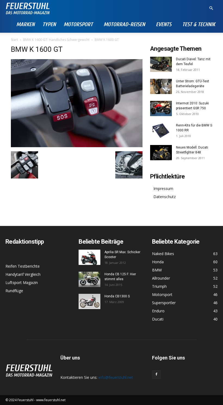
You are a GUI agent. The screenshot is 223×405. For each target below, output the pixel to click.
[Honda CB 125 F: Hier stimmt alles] (89, 279)
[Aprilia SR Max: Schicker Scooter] (89, 257)
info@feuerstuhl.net (115, 377)
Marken (25, 24)
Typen (49, 24)
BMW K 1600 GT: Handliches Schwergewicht (56, 39)
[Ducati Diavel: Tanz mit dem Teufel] (161, 64)
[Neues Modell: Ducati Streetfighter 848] (161, 152)
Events (163, 24)
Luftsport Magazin (21, 282)
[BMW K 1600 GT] (77, 145)
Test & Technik (198, 24)
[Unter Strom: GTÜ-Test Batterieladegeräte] (161, 86)
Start (14, 39)
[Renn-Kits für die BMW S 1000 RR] (161, 130)
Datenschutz (164, 196)
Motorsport (78, 24)
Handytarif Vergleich (23, 274)
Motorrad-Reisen (124, 24)
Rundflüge (14, 290)
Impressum (163, 188)
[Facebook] (156, 374)
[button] (211, 8)
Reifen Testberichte (22, 266)
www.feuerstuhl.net (51, 400)
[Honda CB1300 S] (89, 301)
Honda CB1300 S (117, 296)
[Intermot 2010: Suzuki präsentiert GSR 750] (161, 108)
